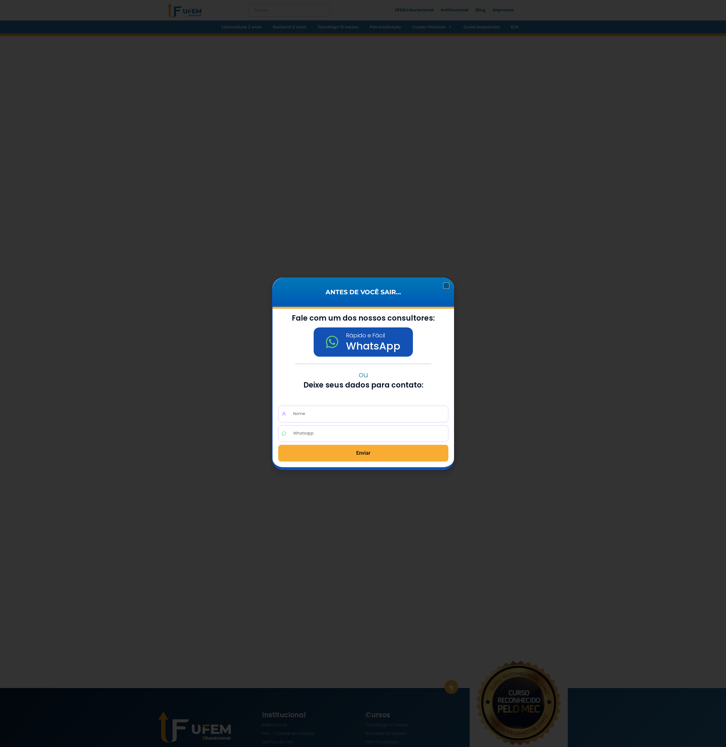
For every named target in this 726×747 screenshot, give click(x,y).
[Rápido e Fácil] (332, 342)
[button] (446, 285)
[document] (363, 373)
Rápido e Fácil (365, 335)
